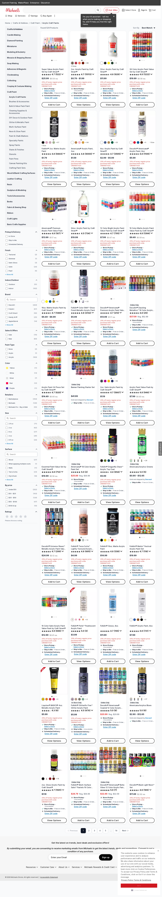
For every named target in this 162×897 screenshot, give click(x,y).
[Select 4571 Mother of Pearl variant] (72, 619)
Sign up (105, 857)
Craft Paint (35, 23)
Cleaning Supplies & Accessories (18, 112)
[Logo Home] (12, 10)
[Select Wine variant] (83, 63)
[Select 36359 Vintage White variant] (108, 540)
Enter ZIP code (51, 98)
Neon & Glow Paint (17, 131)
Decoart (90, 400)
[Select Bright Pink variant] (105, 381)
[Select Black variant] (105, 63)
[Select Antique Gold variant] (83, 142)
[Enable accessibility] (156, 891)
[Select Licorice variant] (141, 619)
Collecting (11, 80)
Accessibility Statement (49, 877)
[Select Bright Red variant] (79, 222)
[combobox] (60, 10)
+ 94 (87, 142)
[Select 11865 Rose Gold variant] (76, 699)
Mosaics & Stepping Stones (19, 58)
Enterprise (34, 3)
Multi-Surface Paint (17, 127)
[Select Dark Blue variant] (105, 142)
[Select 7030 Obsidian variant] (79, 540)
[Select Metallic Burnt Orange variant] (46, 699)
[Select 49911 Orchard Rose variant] (50, 142)
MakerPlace (23, 3)
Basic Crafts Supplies (16, 224)
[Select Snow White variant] (131, 142)
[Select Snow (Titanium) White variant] (72, 142)
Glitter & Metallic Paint (19, 122)
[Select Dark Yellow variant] (108, 381)
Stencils (12, 154)
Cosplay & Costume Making (19, 86)
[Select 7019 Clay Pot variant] (72, 540)
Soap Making (13, 63)
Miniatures (12, 46)
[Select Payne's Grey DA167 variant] (138, 699)
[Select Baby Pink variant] (79, 142)
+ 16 (57, 779)
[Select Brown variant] (53, 778)
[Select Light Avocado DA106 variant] (134, 460)
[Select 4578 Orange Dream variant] (83, 619)
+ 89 (87, 63)
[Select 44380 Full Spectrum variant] (101, 460)
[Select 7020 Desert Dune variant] (76, 540)
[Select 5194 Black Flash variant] (76, 301)
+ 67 (57, 142)
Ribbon (10, 213)
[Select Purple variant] (46, 778)
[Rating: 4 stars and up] (21, 517)
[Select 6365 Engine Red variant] (112, 540)
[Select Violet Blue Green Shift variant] (108, 460)
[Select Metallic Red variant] (50, 699)
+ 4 (115, 540)
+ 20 (116, 142)
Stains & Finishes (16, 150)
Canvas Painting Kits (18, 163)
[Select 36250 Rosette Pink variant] (46, 142)
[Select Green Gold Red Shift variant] (105, 460)
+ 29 (145, 460)
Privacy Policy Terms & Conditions (136, 880)
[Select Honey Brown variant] (76, 142)
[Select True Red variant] (134, 142)
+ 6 (145, 142)
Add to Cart (54, 104)
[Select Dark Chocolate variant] (141, 142)
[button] (139, 890)
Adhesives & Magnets (16, 69)
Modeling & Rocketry (16, 52)
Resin (9, 184)
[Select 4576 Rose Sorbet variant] (79, 619)
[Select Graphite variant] (101, 381)
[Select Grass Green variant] (112, 63)
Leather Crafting (14, 179)
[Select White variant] (101, 63)
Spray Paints (14, 145)
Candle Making (14, 35)
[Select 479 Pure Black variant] (43, 142)
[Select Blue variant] (134, 619)
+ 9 (57, 301)
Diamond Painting (15, 41)
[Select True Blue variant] (138, 142)
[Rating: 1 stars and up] (7, 517)
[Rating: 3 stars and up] (16, 517)
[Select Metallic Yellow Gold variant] (43, 699)
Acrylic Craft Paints (17, 97)
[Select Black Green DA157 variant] (138, 460)
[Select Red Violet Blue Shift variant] (112, 460)
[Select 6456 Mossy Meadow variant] (53, 142)
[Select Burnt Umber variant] (72, 63)
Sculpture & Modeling (16, 190)
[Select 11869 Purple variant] (72, 699)
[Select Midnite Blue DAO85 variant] (131, 699)
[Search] (97, 10)
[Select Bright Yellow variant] (108, 63)
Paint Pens (13, 159)
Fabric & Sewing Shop (16, 207)
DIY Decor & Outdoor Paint (20, 118)
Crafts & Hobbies (20, 23)
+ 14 (86, 540)
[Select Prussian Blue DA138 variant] (134, 699)
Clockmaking (13, 75)
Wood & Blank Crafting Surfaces (21, 173)
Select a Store (49, 91)
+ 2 (115, 63)
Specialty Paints (16, 140)
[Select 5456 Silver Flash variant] (72, 301)
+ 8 (86, 620)
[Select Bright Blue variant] (83, 222)
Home (7, 23)
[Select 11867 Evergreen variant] (83, 699)
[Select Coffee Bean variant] (138, 619)
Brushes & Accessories (19, 101)
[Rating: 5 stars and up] (25, 517)
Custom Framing (9, 3)
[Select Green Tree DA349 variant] (131, 460)
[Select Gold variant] (108, 142)
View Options (83, 104)
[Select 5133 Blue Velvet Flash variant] (79, 301)
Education (45, 3)
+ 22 (87, 301)
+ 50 (116, 381)
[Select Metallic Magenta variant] (53, 699)
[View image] (52, 60)
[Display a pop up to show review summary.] (62, 74)
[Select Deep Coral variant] (79, 63)
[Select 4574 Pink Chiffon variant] (76, 619)
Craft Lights (12, 219)
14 (116, 831)
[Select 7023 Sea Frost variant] (83, 540)
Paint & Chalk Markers (18, 136)
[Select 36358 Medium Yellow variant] (105, 540)
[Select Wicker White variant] (131, 619)
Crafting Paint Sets (17, 168)
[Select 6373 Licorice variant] (101, 540)
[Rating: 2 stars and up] (12, 517)
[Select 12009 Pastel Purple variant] (83, 301)
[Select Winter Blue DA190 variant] (141, 699)
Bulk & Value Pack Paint (19, 106)
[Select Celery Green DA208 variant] (141, 460)
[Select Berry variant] (76, 63)
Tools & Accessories (16, 196)
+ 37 (145, 699)
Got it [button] (139, 886)
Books (10, 201)
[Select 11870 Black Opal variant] (79, 699)
